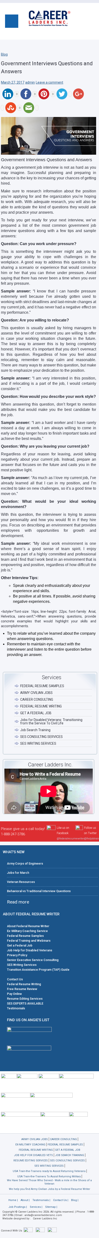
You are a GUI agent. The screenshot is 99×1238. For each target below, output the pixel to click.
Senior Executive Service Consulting (33, 960)
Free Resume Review (22, 989)
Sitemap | (51, 1207)
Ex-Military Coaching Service (27, 931)
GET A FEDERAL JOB (35, 713)
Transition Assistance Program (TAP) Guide (38, 969)
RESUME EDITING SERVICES (30, 1160)
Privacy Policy (17, 955)
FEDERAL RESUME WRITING (41, 706)
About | (25, 1200)
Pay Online (14, 994)
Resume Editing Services (25, 998)
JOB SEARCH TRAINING (69, 1155)
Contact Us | (60, 1200)
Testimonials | (41, 1200)
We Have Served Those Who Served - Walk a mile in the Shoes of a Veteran (49, 1182)
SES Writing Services (22, 965)
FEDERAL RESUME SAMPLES (42, 686)
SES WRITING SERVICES (38, 743)
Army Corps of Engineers (25, 863)
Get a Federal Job (19, 945)
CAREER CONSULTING (36, 699)
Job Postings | (17, 1207)
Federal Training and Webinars (28, 940)
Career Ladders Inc (45, 1218)
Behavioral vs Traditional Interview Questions (39, 891)
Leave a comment (49, 82)
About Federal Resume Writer (28, 926)
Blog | (74, 1200)
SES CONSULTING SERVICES (41, 737)
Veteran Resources (21, 882)
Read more (18, 902)
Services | (36, 1207)
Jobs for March (18, 872)
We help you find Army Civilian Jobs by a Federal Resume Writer (49, 1189)
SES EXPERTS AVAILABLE (25, 1003)
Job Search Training (35, 730)
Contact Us (15, 979)
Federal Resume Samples (25, 936)
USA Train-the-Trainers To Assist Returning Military (49, 1176)
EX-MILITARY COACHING (30, 1144)
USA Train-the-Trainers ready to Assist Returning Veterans (49, 1171)
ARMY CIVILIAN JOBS (36, 693)
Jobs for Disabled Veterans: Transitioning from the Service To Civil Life (51, 721)
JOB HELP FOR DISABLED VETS (33, 1155)
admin (30, 82)
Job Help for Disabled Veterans (29, 950)
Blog (4, 54)
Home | (13, 1200)
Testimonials (16, 1008)
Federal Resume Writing (24, 984)
